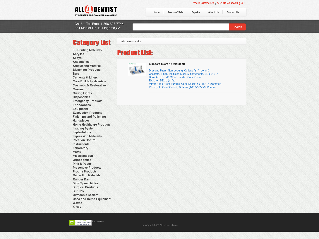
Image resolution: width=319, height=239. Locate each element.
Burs (76, 73)
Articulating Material (87, 65)
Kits (139, 41)
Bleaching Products (87, 69)
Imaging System (84, 128)
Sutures (78, 191)
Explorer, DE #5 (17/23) (162, 80)
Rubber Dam (81, 179)
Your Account (203, 3)
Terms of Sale (175, 12)
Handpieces (81, 120)
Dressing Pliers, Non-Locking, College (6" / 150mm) (179, 70)
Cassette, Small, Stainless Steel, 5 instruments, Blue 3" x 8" (183, 74)
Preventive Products (87, 167)
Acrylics (78, 54)
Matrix (77, 151)
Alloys (77, 57)
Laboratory (80, 148)
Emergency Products (87, 101)
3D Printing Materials (87, 50)
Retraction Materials (87, 175)
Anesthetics (81, 61)
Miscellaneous (83, 155)
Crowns (78, 89)
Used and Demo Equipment (92, 199)
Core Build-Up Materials (89, 81)
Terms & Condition (94, 221)
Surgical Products (85, 187)
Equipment (80, 108)
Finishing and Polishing (89, 116)
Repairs (195, 12)
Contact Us (233, 12)
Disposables (81, 97)
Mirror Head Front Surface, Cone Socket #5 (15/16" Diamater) (185, 84)
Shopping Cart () (231, 3)
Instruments (81, 144)
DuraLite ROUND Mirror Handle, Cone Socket (175, 77)
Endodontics (82, 105)
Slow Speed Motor (85, 183)
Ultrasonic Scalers (85, 195)
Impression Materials (87, 136)
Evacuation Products (87, 112)
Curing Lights (82, 93)
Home (156, 12)
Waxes (77, 202)
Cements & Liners (85, 77)
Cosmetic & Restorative (89, 85)
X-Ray (77, 206)
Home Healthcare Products (92, 124)
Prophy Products (85, 171)
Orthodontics (82, 159)
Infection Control (84, 140)
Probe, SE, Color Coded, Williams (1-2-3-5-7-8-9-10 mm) (182, 87)
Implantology (82, 132)
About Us (213, 12)
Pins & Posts (82, 163)
